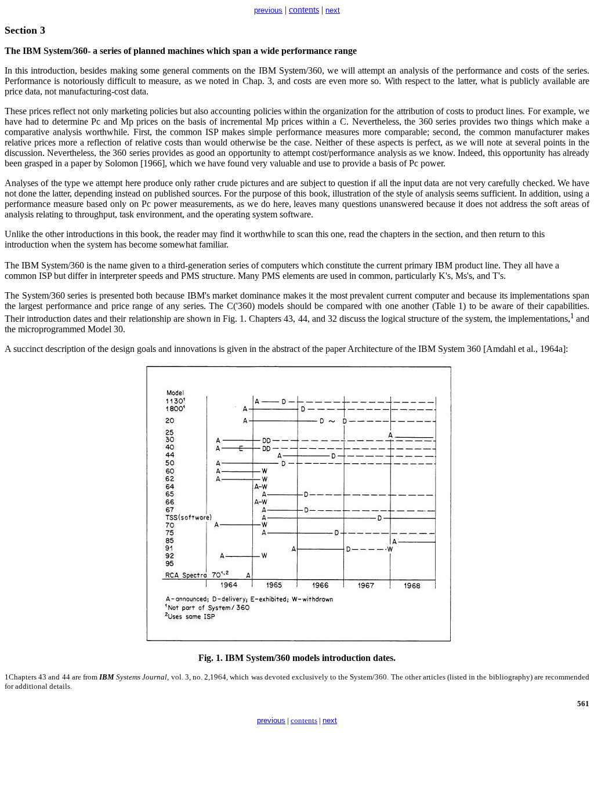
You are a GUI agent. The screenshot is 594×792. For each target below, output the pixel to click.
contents (304, 9)
